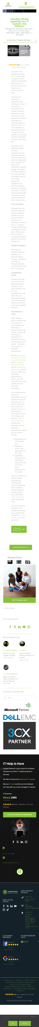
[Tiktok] (8, 910)
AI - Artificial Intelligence (10, 650)
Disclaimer (20, 991)
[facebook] (10, 626)
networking (21, 367)
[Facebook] (4, 906)
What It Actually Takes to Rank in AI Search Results (10, 679)
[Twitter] (8, 906)
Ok (13, 1023)
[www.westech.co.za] (9, 4)
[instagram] (28, 626)
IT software (20, 362)
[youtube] (24, 626)
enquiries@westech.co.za (11, 862)
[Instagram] (4, 910)
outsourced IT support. (27, 779)
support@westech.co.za (30, 908)
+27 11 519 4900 (8, 853)
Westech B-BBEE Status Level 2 (15, 986)
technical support (17, 497)
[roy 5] (6, 642)
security (17, 369)
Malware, (14, 225)
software (14, 76)
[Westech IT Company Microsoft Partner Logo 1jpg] (17, 702)
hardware (17, 365)
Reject (24, 1023)
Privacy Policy (7, 988)
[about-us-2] (19, 565)
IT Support (22, 650)
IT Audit (12, 784)
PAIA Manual (17, 988)
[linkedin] (19, 626)
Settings (32, 1016)
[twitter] (15, 626)
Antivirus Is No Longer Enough (9, 654)
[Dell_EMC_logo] (19, 715)
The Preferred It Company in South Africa (19, 982)
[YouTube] (15, 906)
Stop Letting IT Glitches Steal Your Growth (27, 655)
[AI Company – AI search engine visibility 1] (6, 665)
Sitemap (30, 986)
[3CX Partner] (19, 723)
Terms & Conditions (29, 988)
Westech (14, 31)
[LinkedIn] (11, 906)
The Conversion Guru (24, 984)
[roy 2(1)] (22, 642)
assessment (21, 409)
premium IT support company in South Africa (18, 357)
